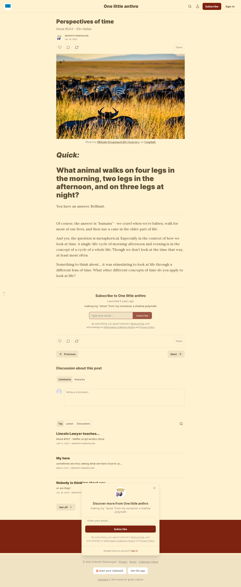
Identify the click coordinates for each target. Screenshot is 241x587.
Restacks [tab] (79, 379)
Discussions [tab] (83, 423)
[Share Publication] (197, 6)
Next (173, 354)
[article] (120, 441)
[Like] (59, 47)
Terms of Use (137, 537)
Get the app (138, 570)
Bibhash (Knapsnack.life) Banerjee (118, 142)
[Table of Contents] (3, 293)
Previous (70, 354)
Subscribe (211, 6)
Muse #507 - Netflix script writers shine (80, 439)
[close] (154, 488)
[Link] (51, 155)
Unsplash (150, 142)
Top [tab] (60, 423)
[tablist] (71, 379)
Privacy (123, 561)
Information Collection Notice (119, 540)
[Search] (189, 6)
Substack (103, 579)
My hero (63, 458)
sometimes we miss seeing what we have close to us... (89, 463)
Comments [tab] (64, 379)
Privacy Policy (147, 540)
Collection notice (148, 561)
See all (63, 507)
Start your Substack (111, 570)
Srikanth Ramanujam (77, 35)
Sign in (230, 6)
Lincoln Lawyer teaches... (78, 434)
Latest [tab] (69, 423)
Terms (133, 561)
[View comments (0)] (68, 47)
